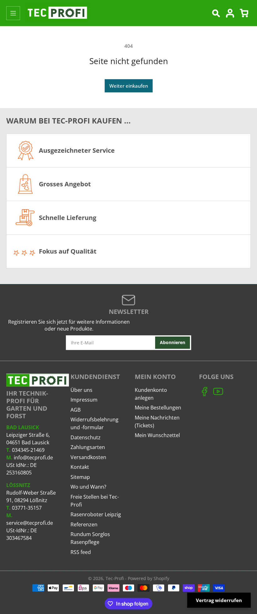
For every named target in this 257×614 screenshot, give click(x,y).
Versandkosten (88, 457)
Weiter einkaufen (128, 86)
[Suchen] (216, 13)
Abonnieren (172, 342)
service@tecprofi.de (29, 522)
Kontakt (80, 466)
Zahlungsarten (88, 447)
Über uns (81, 389)
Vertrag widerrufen (219, 600)
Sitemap (80, 477)
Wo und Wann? (88, 486)
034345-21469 (28, 450)
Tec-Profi (115, 578)
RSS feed (81, 552)
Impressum (84, 399)
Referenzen (84, 524)
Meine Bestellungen (158, 407)
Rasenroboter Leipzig (96, 514)
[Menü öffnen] (13, 13)
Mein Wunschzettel (157, 435)
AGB (76, 409)
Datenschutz (86, 437)
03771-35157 (27, 507)
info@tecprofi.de (33, 457)
